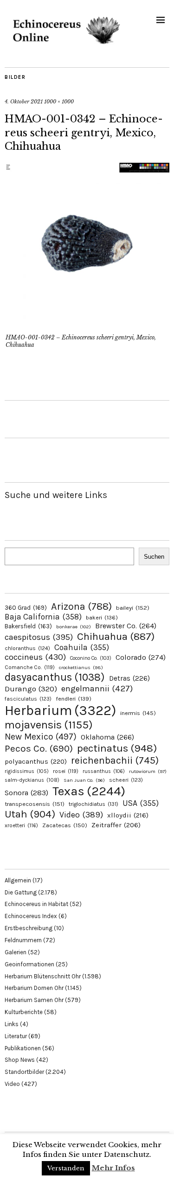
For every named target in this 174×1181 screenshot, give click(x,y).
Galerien (15, 952)
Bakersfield (28, 626)
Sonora (26, 792)
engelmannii (97, 688)
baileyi (132, 607)
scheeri (126, 780)
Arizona (81, 606)
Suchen (154, 556)
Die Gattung (21, 892)
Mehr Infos (113, 1167)
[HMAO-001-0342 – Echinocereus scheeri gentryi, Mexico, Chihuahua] (87, 324)
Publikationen (23, 1048)
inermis (138, 712)
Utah (30, 814)
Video (81, 815)
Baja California (43, 616)
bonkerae (73, 627)
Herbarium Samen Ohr (34, 999)
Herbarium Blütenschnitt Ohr (43, 976)
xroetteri (21, 825)
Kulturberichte (24, 1012)
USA (140, 803)
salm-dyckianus (32, 780)
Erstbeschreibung (28, 928)
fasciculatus (28, 699)
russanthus (104, 771)
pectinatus (117, 748)
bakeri (102, 617)
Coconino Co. (90, 658)
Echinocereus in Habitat (36, 903)
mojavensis (49, 724)
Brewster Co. (125, 625)
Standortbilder (24, 1071)
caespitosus (39, 637)
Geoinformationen (29, 964)
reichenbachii (115, 760)
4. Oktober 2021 (24, 101)
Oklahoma (107, 737)
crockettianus (81, 667)
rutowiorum (148, 771)
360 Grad (26, 607)
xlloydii (127, 815)
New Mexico (41, 736)
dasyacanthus (55, 677)
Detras (129, 678)
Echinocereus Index (31, 916)
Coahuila (81, 647)
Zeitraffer (116, 825)
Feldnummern (23, 940)
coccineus (35, 657)
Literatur (16, 1036)
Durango (31, 688)
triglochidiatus (93, 804)
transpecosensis (34, 803)
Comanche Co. (30, 667)
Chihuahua (116, 636)
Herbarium (60, 710)
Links (12, 1024)
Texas (88, 791)
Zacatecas (64, 825)
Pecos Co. (39, 748)
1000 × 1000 (59, 101)
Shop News (20, 1059)
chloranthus (27, 648)
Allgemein (18, 880)
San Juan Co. (84, 780)
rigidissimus (27, 771)
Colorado (141, 657)
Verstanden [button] (65, 1168)
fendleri (73, 698)
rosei (65, 771)
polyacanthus (36, 761)
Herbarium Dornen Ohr (34, 987)
